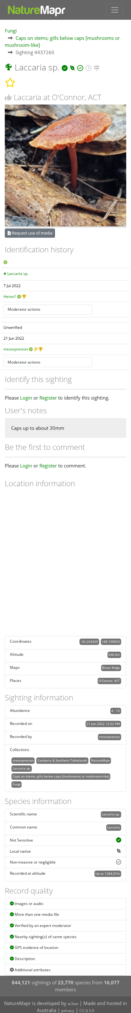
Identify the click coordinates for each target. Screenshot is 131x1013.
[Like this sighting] (8, 97)
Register (48, 397)
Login (26, 397)
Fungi (11, 30)
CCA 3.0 (86, 1010)
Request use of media (31, 233)
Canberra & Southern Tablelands (62, 760)
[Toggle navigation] (114, 10)
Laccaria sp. (17, 273)
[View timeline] (89, 67)
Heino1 (9, 296)
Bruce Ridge (111, 667)
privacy (67, 1010)
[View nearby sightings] (97, 67)
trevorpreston (15, 349)
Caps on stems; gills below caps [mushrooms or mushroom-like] (61, 776)
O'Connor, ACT (109, 680)
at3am (73, 1003)
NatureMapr (100, 760)
